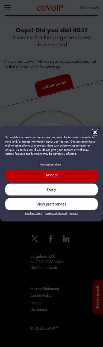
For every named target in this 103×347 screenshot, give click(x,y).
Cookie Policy (33, 213)
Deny (51, 189)
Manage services (50, 164)
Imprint (73, 213)
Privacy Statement (56, 213)
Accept (51, 175)
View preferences (51, 204)
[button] (95, 132)
